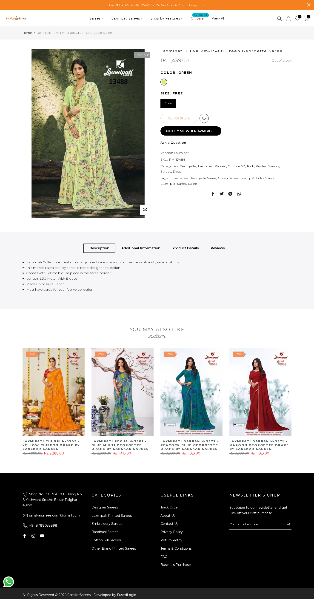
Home (27, 32)
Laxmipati (181, 153)
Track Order (169, 507)
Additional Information (140, 248)
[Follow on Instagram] (33, 536)
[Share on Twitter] (222, 193)
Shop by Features (165, 18)
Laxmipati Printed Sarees (111, 516)
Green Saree (228, 178)
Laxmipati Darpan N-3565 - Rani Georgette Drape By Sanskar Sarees (120, 445)
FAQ (164, 557)
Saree (192, 184)
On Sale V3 (236, 166)
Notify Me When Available (191, 131)
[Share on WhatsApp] (239, 193)
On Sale (199, 18)
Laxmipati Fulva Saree (257, 178)
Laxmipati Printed (212, 166)
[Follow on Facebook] (25, 536)
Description (99, 248)
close (5, 5)
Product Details (185, 248)
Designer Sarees (104, 507)
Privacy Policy (171, 532)
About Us (167, 516)
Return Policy (171, 540)
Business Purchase (175, 565)
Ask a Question (173, 143)
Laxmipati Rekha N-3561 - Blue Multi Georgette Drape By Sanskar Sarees (258, 445)
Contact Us (169, 524)
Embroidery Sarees (106, 524)
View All (218, 18)
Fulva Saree (178, 178)
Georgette (188, 166)
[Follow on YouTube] (42, 536)
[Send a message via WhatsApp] (8, 582)
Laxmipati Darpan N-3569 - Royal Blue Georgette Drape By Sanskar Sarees (52, 445)
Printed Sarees (267, 166)
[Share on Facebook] (213, 193)
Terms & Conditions (175, 548)
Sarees (95, 18)
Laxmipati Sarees (125, 18)
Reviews (218, 248)
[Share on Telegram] (230, 193)
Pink (250, 166)
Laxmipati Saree (173, 184)
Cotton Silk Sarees (106, 540)
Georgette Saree (202, 178)
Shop (177, 171)
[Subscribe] (286, 524)
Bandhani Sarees (104, 532)
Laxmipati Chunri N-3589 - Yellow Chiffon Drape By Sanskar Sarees (189, 445)
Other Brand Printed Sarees (113, 548)
